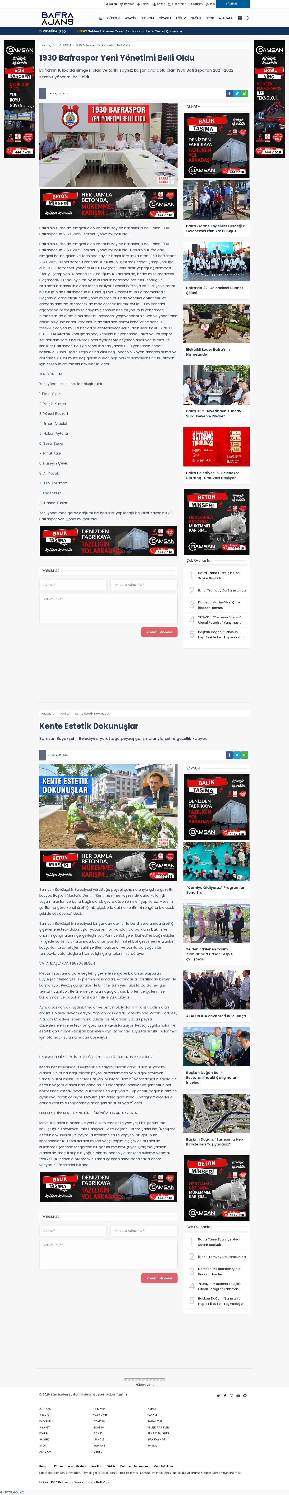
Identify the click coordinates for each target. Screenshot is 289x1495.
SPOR (210, 18)
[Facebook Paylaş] (229, 93)
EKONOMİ (148, 18)
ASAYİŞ (130, 18)
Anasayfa (47, 45)
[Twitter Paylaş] (237, 93)
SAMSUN (64, 714)
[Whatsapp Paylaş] (244, 93)
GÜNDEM (113, 18)
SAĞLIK (196, 18)
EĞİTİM (181, 18)
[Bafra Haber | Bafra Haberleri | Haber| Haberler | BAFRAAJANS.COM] (59, 18)
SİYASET (165, 18)
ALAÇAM (225, 18)
